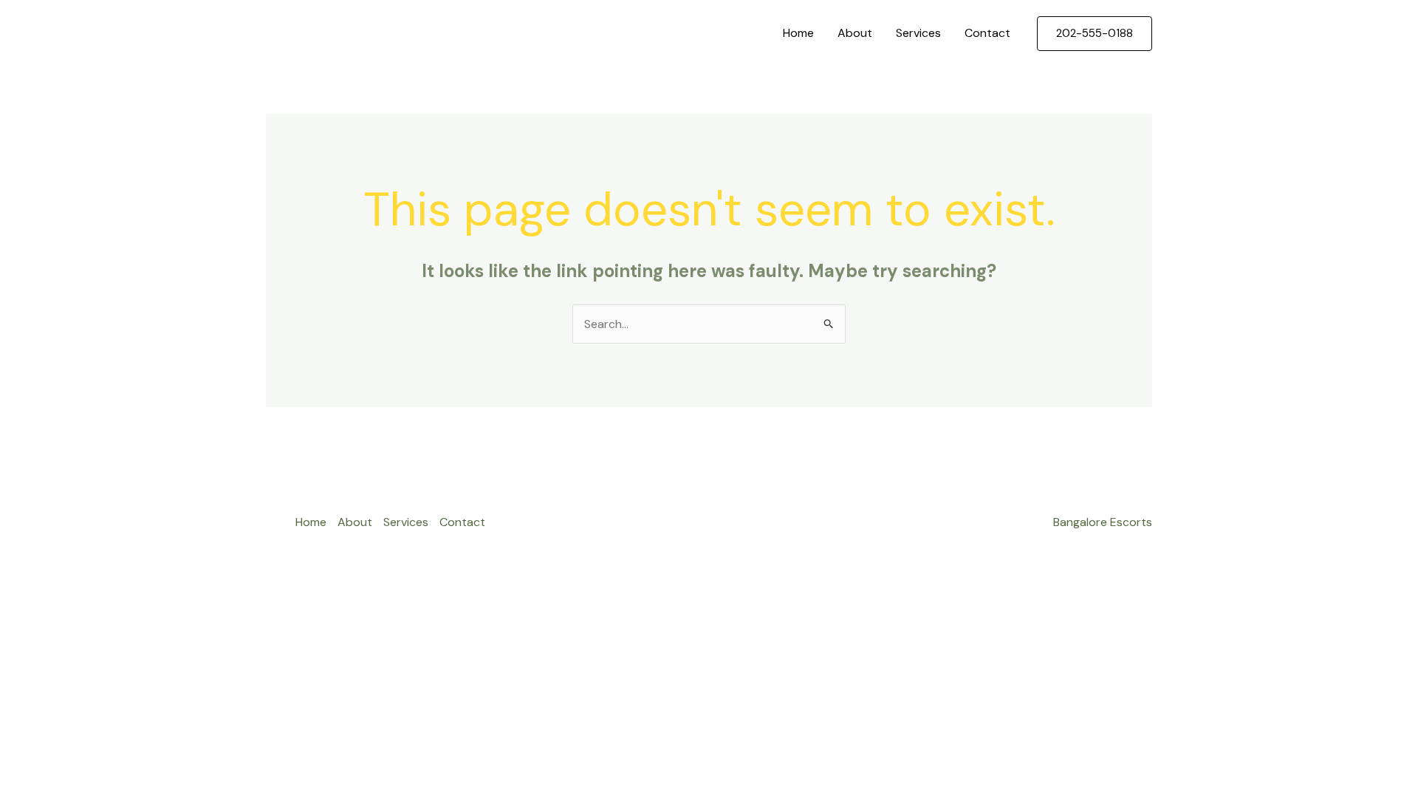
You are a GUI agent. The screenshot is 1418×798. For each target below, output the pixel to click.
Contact (987, 33)
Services (918, 33)
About (855, 33)
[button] (1094, 33)
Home (798, 33)
